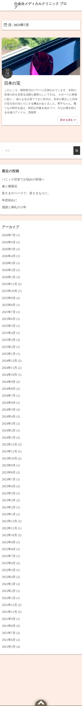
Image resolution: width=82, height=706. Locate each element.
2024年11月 (9, 367)
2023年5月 (9, 493)
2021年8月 (9, 625)
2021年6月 (9, 639)
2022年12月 (9, 521)
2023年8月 (9, 472)
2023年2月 (9, 507)
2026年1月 (9, 277)
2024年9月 (9, 381)
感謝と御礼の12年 (14, 207)
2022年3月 (9, 584)
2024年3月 (9, 423)
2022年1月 (9, 598)
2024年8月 (9, 388)
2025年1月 (9, 353)
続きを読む (67, 119)
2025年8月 (9, 305)
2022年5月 (9, 570)
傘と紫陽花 (9, 186)
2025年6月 (9, 319)
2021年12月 (9, 605)
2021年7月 (9, 632)
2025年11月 (9, 284)
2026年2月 (9, 270)
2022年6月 (9, 563)
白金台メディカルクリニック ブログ (40, 5)
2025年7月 (9, 312)
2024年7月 (9, 395)
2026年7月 (9, 235)
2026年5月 (9, 249)
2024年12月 (9, 360)
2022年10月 (9, 535)
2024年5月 (9, 409)
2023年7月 (9, 479)
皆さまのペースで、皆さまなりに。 (26, 193)
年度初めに (9, 200)
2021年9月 (9, 619)
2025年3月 (9, 339)
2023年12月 (9, 444)
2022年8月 (9, 549)
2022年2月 (9, 591)
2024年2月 (9, 430)
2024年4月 (9, 416)
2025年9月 (9, 298)
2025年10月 (9, 291)
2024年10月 (9, 374)
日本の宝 (12, 83)
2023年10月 (9, 458)
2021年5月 (9, 646)
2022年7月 (9, 556)
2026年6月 (9, 242)
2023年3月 (9, 500)
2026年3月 (9, 263)
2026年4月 (9, 256)
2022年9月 (9, 542)
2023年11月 (9, 451)
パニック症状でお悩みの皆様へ (23, 179)
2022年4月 (9, 577)
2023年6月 (9, 486)
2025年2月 (9, 346)
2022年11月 (9, 528)
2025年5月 (9, 325)
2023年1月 (9, 514)
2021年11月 (9, 611)
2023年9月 (9, 465)
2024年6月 (9, 402)
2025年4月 (9, 333)
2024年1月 (9, 437)
